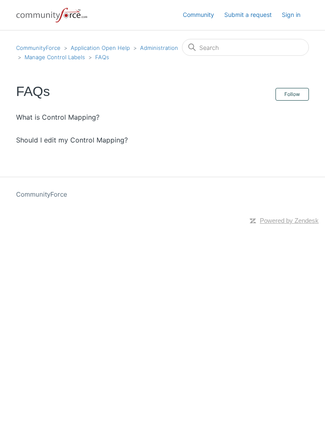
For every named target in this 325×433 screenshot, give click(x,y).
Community (198, 14)
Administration (159, 47)
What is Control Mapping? (57, 117)
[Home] (52, 15)
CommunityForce (38, 47)
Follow (292, 94)
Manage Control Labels (55, 57)
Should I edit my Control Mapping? (72, 140)
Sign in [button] (291, 14)
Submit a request (248, 14)
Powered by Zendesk (289, 220)
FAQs (102, 57)
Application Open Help (100, 47)
